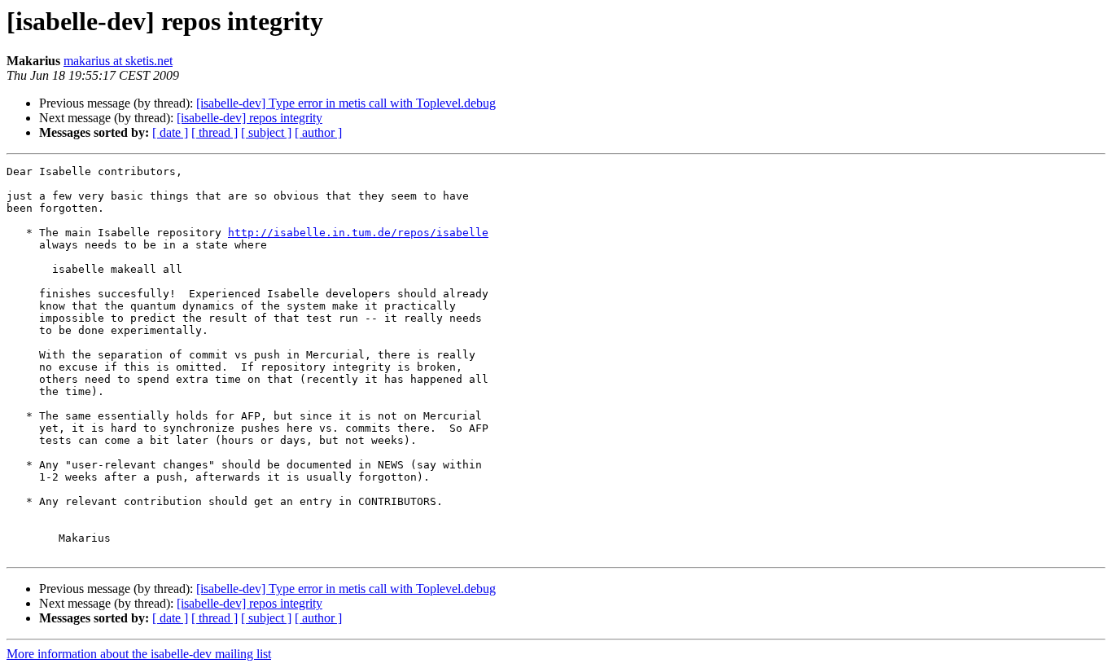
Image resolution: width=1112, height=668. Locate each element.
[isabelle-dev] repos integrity (249, 118)
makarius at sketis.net (118, 61)
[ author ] (318, 132)
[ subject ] (266, 132)
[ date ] (170, 132)
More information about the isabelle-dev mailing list (139, 654)
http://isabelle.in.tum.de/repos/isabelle (358, 232)
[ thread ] (214, 132)
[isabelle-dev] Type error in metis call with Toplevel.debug (346, 103)
